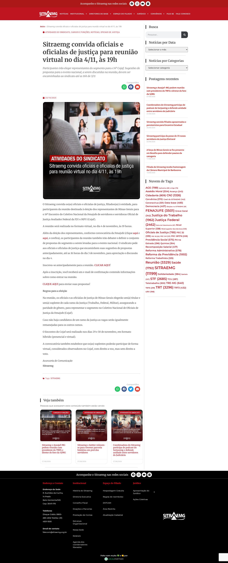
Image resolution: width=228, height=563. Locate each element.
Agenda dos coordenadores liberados (80, 544)
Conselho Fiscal (80, 503)
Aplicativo (164, 188)
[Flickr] (148, 3)
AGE (152, 187)
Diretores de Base (98, 14)
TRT (165, 287)
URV (150, 291)
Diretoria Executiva (82, 497)
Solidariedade (169, 274)
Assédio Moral (157, 191)
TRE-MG (175, 283)
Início (42, 26)
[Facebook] (131, 3)
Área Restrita (109, 509)
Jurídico (141, 14)
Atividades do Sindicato (57, 32)
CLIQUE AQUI (50, 284)
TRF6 (150, 288)
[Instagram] (137, 3)
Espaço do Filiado (122, 14)
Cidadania (156, 195)
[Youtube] (142, 3)
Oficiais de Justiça (110, 32)
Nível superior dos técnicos (174, 229)
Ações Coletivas (140, 499)
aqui (135, 233)
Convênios (156, 14)
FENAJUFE (160, 211)
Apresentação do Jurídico (141, 492)
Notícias (64, 14)
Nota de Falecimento (165, 225)
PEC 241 (165, 236)
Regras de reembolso (113, 497)
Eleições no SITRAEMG (176, 206)
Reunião (158, 262)
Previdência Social (160, 239)
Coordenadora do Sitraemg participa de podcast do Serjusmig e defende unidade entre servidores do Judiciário (126, 450)
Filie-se (170, 14)
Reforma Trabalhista (160, 258)
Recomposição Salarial (162, 247)
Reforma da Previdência (166, 254)
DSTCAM (107, 503)
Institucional (77, 14)
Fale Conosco (183, 14)
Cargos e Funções (80, 32)
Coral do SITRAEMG (174, 199)
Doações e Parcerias (82, 509)
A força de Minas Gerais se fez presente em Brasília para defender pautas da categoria (165, 153)
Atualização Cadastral (113, 515)
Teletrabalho (155, 283)
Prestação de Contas (82, 515)
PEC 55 (155, 236)
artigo (174, 188)
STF (158, 279)
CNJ (174, 195)
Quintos (167, 243)
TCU (173, 279)
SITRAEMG (55, 378)
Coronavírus (155, 202)
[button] (124, 87)
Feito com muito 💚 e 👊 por (114, 555)
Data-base (174, 202)
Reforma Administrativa (163, 250)
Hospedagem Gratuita (113, 491)
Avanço (176, 191)
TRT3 (180, 287)
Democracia (156, 206)
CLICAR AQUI (102, 265)
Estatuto (77, 536)
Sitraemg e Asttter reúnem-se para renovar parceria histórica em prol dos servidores (91, 449)
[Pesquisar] (184, 34)
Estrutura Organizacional (80, 522)
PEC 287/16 (179, 236)
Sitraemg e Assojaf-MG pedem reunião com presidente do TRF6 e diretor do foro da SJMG (54, 449)
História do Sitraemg (82, 491)
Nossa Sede (78, 530)
